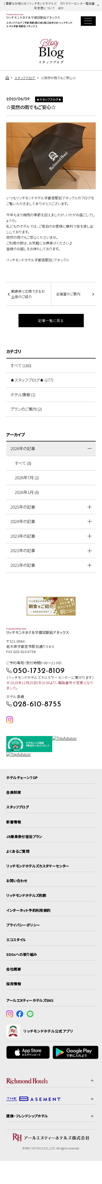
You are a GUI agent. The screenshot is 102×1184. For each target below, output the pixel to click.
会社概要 (13, 969)
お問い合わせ (16, 880)
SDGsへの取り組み (21, 954)
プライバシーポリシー (23, 925)
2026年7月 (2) (27, 477)
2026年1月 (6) (27, 492)
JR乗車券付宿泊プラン (24, 836)
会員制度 (13, 792)
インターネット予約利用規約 (28, 910)
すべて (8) (23, 463)
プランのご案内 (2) (26, 409)
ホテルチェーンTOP (22, 777)
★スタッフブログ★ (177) (31, 380)
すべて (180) (20, 365)
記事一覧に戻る (51, 320)
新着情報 (13, 821)
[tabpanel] (51, 606)
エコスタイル (16, 939)
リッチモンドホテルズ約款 (26, 895)
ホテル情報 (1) (22, 394)
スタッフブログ (17, 806)
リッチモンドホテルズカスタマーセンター (37, 865)
